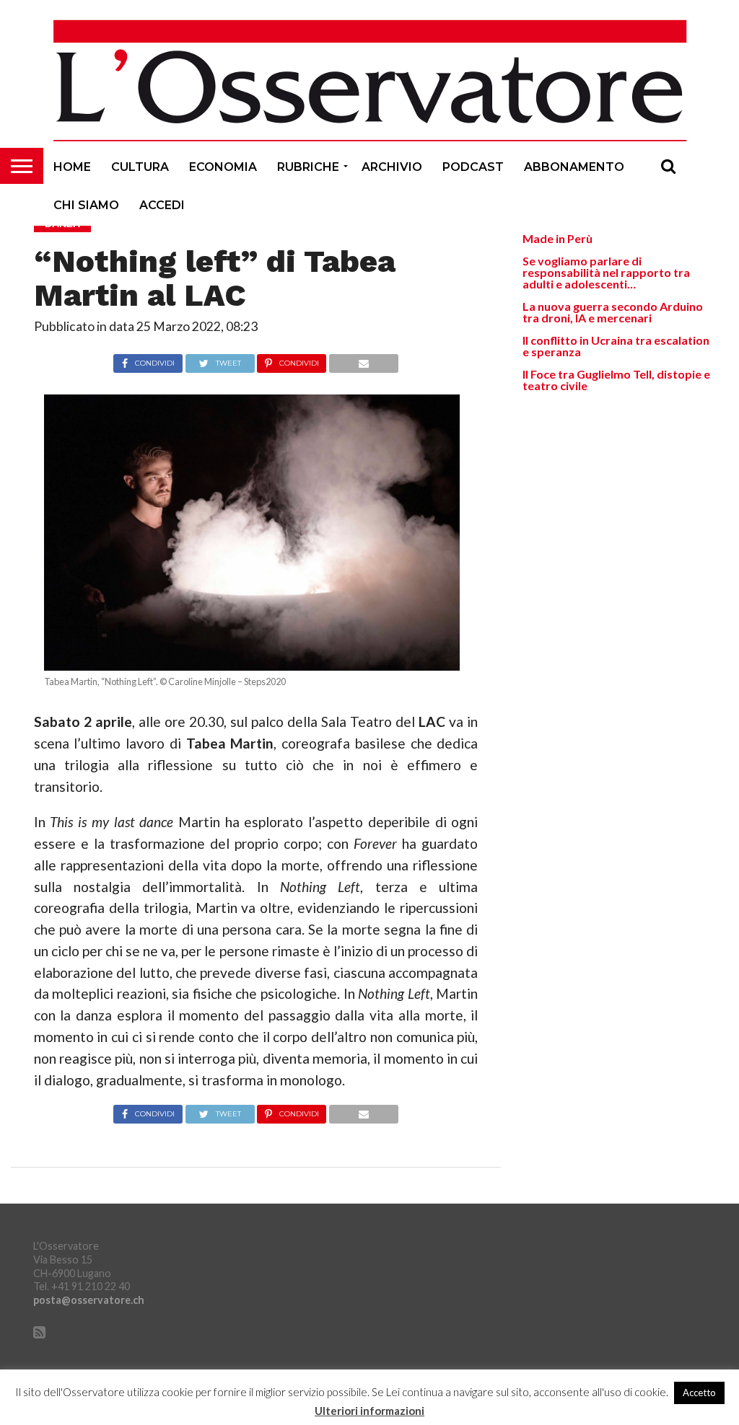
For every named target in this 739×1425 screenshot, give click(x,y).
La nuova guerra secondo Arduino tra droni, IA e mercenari (612, 312)
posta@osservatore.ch (88, 1300)
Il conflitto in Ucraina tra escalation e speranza (615, 345)
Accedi (162, 205)
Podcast (473, 167)
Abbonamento (574, 167)
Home (72, 167)
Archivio (392, 167)
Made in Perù (557, 238)
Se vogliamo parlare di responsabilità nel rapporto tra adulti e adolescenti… (606, 272)
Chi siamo (86, 205)
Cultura (140, 167)
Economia (223, 167)
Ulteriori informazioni (369, 1411)
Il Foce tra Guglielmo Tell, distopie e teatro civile (616, 379)
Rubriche (308, 167)
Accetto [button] (699, 1392)
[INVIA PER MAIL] (363, 359)
